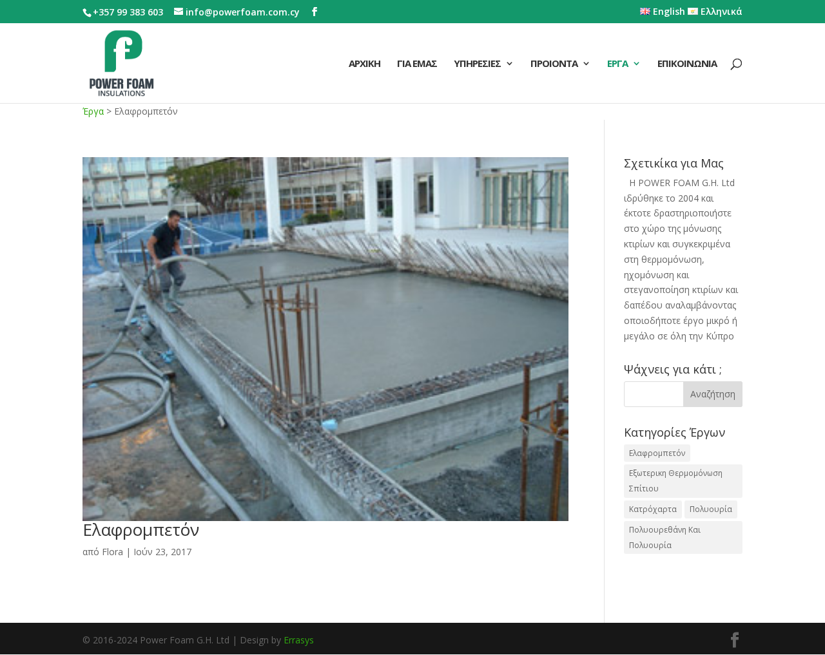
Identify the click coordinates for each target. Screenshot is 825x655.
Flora (112, 552)
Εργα (617, 64)
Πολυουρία (711, 509)
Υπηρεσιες (477, 64)
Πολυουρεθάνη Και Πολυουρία (665, 537)
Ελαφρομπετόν (140, 529)
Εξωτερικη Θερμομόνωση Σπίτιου (676, 481)
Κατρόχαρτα (653, 509)
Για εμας (417, 64)
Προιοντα (554, 64)
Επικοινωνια (687, 64)
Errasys (299, 640)
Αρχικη (364, 64)
